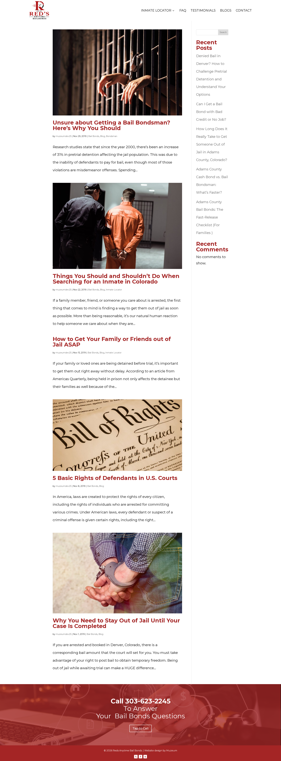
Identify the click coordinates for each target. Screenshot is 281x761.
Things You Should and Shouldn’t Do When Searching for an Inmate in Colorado (116, 279)
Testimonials (203, 10)
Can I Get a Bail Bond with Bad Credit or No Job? (211, 112)
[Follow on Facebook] (140, 756)
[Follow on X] (136, 756)
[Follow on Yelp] (145, 756)
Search (223, 32)
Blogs (225, 10)
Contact (244, 10)
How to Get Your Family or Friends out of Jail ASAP (112, 342)
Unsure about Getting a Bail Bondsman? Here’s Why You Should (111, 125)
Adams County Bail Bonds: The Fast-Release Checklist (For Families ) (209, 217)
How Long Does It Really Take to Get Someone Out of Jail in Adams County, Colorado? (211, 144)
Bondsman (111, 136)
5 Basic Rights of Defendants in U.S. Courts (115, 478)
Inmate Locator (158, 10)
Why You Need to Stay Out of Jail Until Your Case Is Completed (116, 623)
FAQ (182, 10)
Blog (102, 136)
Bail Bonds (93, 136)
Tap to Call (141, 728)
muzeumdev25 (63, 136)
